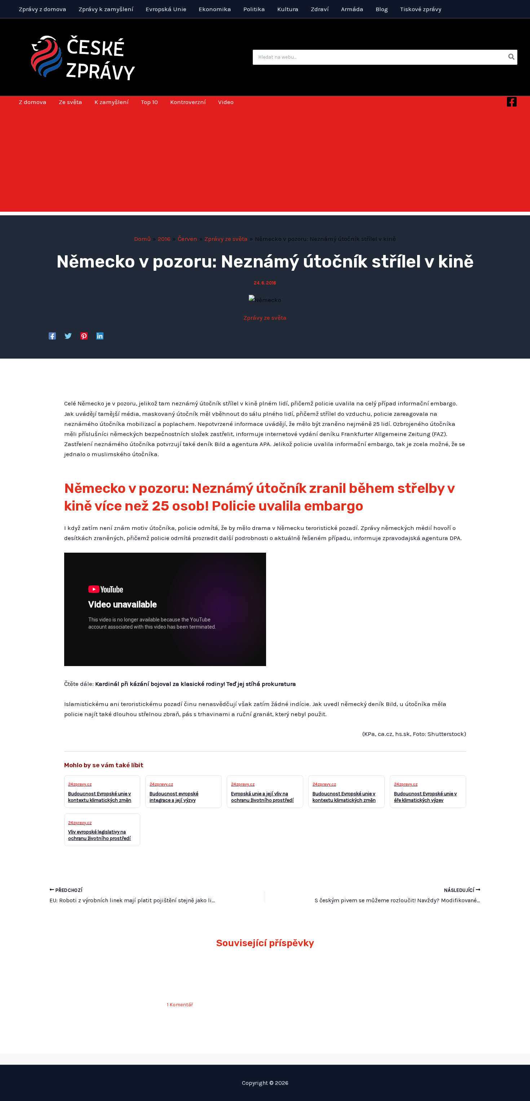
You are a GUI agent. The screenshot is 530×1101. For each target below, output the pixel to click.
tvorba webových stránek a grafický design (265, 1058)
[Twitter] (68, 336)
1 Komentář (180, 1005)
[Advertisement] (265, 161)
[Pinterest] (84, 336)
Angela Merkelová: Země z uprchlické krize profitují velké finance (213, 980)
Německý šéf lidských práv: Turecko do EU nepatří (102, 980)
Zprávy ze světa (265, 317)
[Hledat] (512, 57)
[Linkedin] (99, 336)
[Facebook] (511, 101)
